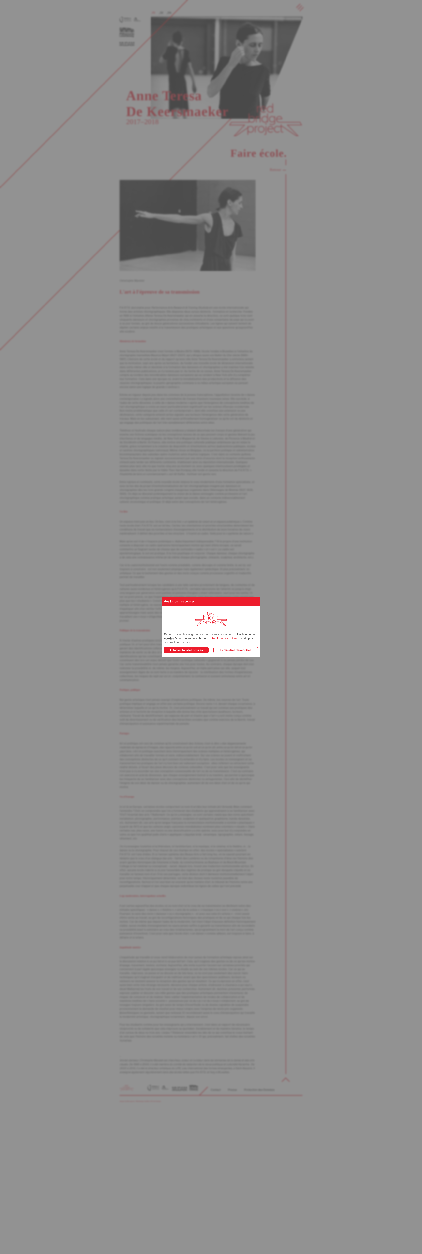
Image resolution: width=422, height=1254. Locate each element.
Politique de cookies (224, 638)
